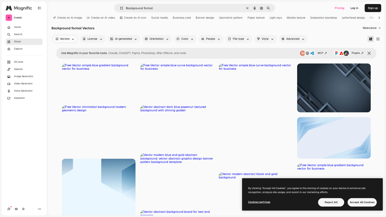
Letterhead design (353, 17)
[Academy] (16, 209)
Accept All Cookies (362, 202)
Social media (159, 17)
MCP (320, 53)
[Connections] (9, 209)
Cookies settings (259, 202)
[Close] (369, 53)
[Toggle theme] (23, 209)
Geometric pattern (231, 17)
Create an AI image (69, 17)
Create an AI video (103, 17)
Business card (182, 17)
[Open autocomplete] (119, 8)
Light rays (276, 17)
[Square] (378, 39)
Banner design (205, 17)
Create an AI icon (135, 17)
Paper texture (256, 17)
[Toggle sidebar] (39, 8)
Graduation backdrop (323, 17)
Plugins (356, 53)
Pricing (339, 8)
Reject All (331, 202)
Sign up (373, 8)
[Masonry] (371, 39)
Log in (354, 8)
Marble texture (296, 17)
